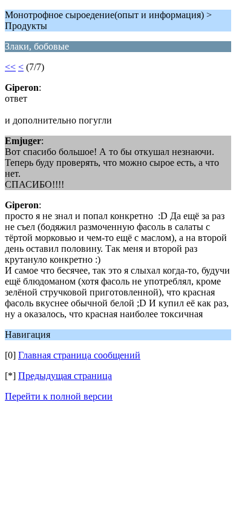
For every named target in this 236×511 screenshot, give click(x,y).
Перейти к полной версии (59, 396)
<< (10, 67)
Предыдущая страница (65, 376)
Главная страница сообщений (79, 355)
